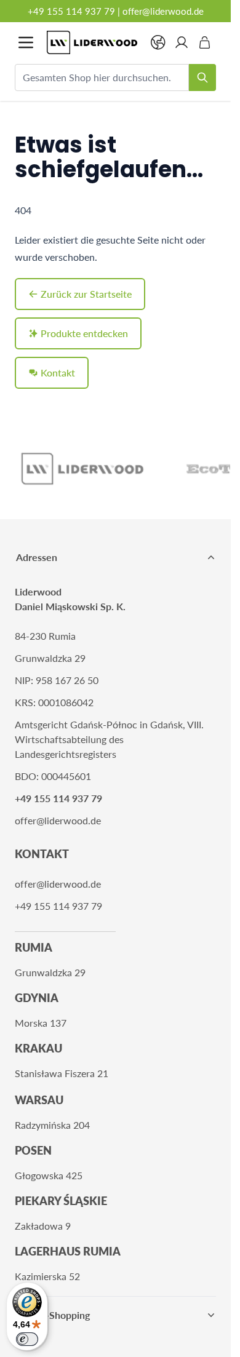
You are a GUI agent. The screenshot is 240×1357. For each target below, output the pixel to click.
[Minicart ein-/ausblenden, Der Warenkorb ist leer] (205, 42)
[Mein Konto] (181, 42)
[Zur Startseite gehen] (92, 42)
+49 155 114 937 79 (71, 11)
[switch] (27, 1339)
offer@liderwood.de (163, 11)
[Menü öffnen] (26, 42)
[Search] (202, 77)
